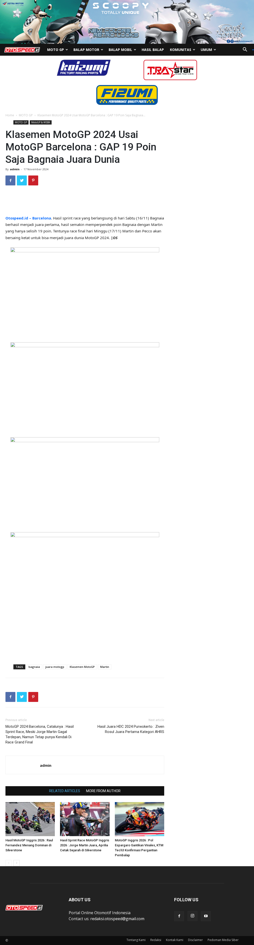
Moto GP (55, 49)
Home (9, 115)
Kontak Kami (174, 940)
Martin (104, 667)
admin (15, 169)
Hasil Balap (153, 49)
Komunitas (180, 49)
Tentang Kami (136, 940)
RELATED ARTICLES (64, 791)
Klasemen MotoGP (82, 667)
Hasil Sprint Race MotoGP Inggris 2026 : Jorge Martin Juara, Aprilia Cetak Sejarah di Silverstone (84, 845)
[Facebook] (179, 916)
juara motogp (54, 667)
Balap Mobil (120, 49)
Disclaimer (195, 940)
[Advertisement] (85, 202)
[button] (246, 50)
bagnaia (34, 667)
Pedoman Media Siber (223, 940)
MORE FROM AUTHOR (103, 791)
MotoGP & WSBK (40, 122)
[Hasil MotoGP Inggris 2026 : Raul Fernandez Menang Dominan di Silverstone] (30, 819)
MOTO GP (26, 115)
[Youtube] (206, 916)
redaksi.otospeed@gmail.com (117, 918)
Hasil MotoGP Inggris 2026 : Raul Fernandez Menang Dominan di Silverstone (29, 845)
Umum (206, 49)
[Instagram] (192, 916)
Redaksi (155, 940)
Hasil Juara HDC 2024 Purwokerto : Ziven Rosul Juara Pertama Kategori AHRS (130, 729)
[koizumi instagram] (84, 67)
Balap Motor (86, 49)
